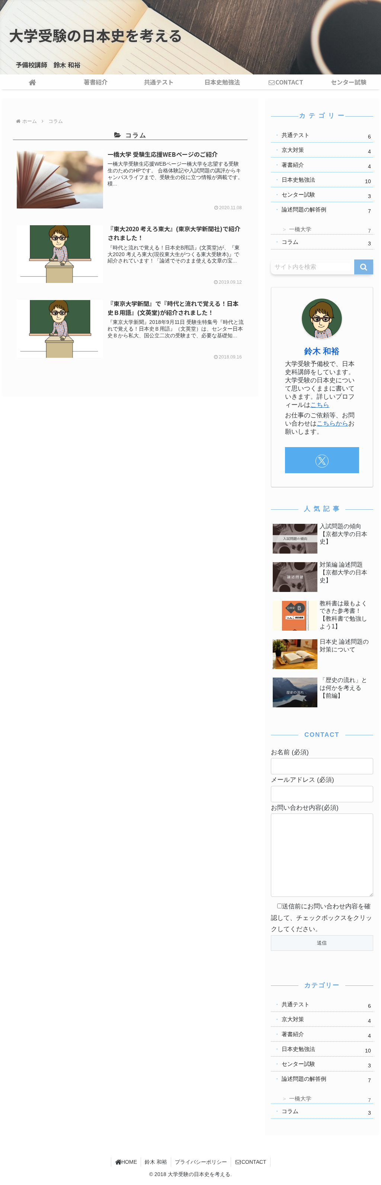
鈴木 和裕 (321, 351)
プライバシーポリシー (201, 1162)
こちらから (332, 423)
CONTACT (253, 1162)
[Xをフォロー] (322, 461)
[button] (363, 266)
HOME (129, 1162)
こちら (319, 404)
